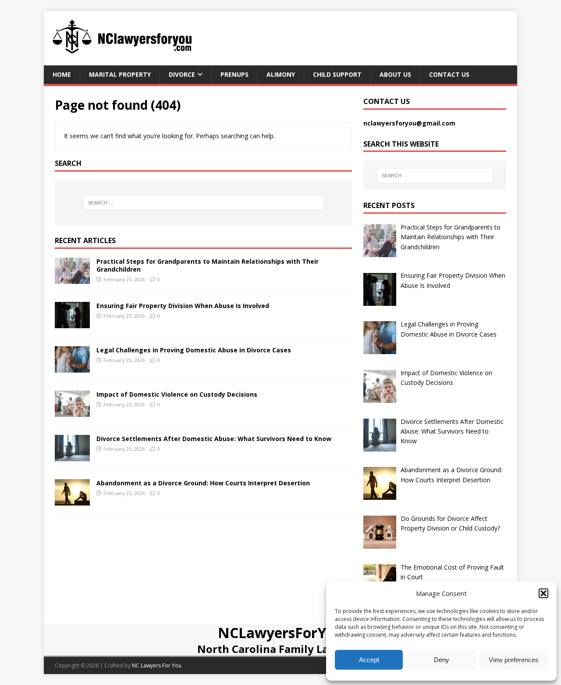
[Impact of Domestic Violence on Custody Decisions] (72, 411)
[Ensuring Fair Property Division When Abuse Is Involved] (72, 323)
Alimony (280, 74)
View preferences (514, 659)
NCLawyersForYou (281, 632)
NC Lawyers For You (156, 665)
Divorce (182, 74)
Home (62, 74)
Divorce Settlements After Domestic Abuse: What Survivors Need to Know (213, 438)
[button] (543, 593)
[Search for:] (203, 202)
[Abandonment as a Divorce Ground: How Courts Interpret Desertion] (72, 500)
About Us (395, 74)
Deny (441, 659)
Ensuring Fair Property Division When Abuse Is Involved (182, 305)
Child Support (337, 74)
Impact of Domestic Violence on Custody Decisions (176, 394)
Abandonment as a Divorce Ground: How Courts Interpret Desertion (203, 483)
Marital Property (120, 74)
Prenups (234, 74)
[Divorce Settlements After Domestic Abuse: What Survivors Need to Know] (72, 456)
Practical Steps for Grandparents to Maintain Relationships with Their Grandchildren (207, 265)
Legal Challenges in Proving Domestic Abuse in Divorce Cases (193, 350)
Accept (369, 659)
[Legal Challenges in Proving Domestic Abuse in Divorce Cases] (72, 367)
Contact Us (449, 74)
